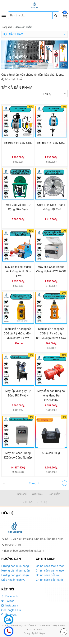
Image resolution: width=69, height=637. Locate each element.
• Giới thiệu (36, 494)
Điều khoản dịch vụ (13, 579)
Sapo (42, 633)
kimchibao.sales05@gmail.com (24, 550)
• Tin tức (28, 502)
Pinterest (11, 614)
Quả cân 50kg (51, 453)
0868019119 (13, 545)
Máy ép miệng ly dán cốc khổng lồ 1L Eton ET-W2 (18, 271)
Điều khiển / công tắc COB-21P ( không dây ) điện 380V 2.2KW (18, 333)
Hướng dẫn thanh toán (15, 570)
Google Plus (13, 610)
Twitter (9, 601)
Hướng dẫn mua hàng (15, 566)
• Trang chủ (20, 494)
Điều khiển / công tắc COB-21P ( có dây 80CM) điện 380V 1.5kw (51, 333)
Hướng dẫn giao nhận (15, 575)
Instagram (11, 605)
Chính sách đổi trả (47, 575)
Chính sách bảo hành (49, 579)
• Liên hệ (42, 502)
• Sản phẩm (53, 494)
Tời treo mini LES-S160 (51, 143)
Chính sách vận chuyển (50, 570)
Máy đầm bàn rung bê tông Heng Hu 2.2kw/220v (51, 395)
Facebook (11, 596)
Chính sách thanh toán (50, 566)
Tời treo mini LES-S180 (18, 143)
